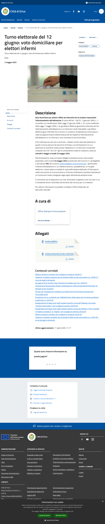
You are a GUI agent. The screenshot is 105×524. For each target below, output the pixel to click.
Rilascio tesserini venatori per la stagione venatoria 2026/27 (58, 274)
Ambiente (56, 466)
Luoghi (81, 472)
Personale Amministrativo (10, 473)
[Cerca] (101, 11)
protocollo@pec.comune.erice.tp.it (73, 163)
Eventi (81, 476)
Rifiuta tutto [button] (61, 515)
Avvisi (81, 462)
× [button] (102, 501)
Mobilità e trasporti (33, 473)
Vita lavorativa (32, 462)
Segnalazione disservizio (35, 491)
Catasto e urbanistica (34, 469)
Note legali (56, 495)
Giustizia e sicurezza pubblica (63, 458)
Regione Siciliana (7, 2)
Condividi (82, 37)
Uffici (3, 462)
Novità (13, 27)
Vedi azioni (92, 37)
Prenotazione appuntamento (37, 488)
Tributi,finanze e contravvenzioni (64, 462)
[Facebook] (73, 11)
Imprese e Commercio (34, 466)
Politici (3, 469)
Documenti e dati (7, 477)
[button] (52, 520)
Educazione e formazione (61, 455)
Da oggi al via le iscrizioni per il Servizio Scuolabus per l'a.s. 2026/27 (61, 283)
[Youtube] (78, 11)
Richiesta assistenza (34, 499)
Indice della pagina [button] (13, 110)
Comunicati (83, 458)
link (72, 511)
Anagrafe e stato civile (35, 455)
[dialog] (52, 511)
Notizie (20, 27)
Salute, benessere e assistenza (63, 469)
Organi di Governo (7, 455)
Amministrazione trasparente (63, 488)
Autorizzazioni (58, 473)
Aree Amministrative (8, 458)
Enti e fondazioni (7, 466)
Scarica (71, 246)
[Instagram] (83, 11)
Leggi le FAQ (31, 495)
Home (6, 27)
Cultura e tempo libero (35, 458)
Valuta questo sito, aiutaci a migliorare (54, 426)
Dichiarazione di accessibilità (63, 499)
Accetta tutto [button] (44, 515)
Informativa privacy (59, 491)
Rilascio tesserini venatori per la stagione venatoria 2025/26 (58, 314)
